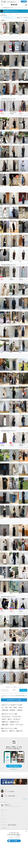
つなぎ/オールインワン (18, 775)
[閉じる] (26, 831)
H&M (10, 707)
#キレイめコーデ (16, 719)
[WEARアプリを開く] (26, 4)
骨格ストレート (5, 730)
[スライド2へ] (14, 785)
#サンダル (12, 724)
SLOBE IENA (19, 710)
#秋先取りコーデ (5, 721)
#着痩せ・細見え (5, 724)
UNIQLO (15, 707)
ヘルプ (2, 812)
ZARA (6, 707)
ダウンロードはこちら (14, 766)
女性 (18, 14)
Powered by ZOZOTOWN (23, 115)
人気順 (25, 20)
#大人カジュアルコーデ (6, 716)
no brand (20, 707)
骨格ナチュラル (19, 730)
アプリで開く (23, 1)
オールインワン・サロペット (8, 775)
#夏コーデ (9, 719)
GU (2, 707)
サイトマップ (3, 815)
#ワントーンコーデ (19, 724)
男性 (11, 14)
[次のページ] (23, 690)
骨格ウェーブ (12, 730)
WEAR (2, 775)
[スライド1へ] (13, 785)
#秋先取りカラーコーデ (14, 721)
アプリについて (14, 769)
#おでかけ (4, 719)
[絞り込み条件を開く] (2, 17)
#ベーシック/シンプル (17, 716)
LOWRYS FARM (5, 710)
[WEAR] (14, 4)
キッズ (24, 14)
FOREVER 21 (12, 710)
